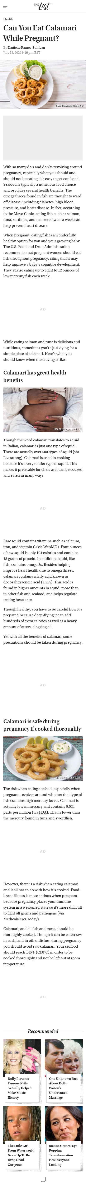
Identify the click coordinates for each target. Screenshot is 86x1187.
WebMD (50, 547)
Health (8, 19)
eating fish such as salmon (57, 214)
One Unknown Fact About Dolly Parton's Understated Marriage (63, 1088)
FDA (43, 812)
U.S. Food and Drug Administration (40, 247)
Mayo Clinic (24, 214)
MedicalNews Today (20, 919)
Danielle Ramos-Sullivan (26, 48)
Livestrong (12, 458)
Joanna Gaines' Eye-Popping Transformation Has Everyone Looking (63, 1155)
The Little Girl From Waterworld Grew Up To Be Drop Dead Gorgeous (21, 1155)
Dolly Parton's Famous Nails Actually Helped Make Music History (20, 1088)
